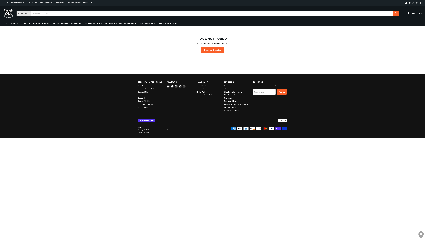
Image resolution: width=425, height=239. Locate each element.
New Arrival (76, 23)
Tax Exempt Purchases (74, 3)
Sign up (281, 92)
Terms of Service (201, 86)
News (41, 3)
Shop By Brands (60, 23)
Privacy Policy (200, 89)
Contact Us (48, 3)
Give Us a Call (87, 3)
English (281, 120)
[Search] (396, 13)
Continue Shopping (212, 50)
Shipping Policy (200, 92)
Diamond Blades (147, 23)
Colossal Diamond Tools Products (121, 23)
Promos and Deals (93, 23)
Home (5, 23)
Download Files (32, 3)
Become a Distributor (168, 23)
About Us (5, 3)
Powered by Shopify (144, 132)
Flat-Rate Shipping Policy (18, 3)
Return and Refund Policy (204, 95)
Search (140, 127)
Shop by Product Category (36, 23)
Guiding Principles (59, 3)
